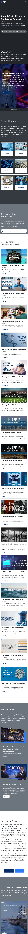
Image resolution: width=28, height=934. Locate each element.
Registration (9, 870)
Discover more (6, 759)
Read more (6, 796)
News (4, 440)
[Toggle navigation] (25, 2)
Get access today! (6, 92)
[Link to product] (7, 147)
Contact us (19, 870)
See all (2, 247)
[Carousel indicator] (12, 109)
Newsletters (5, 273)
